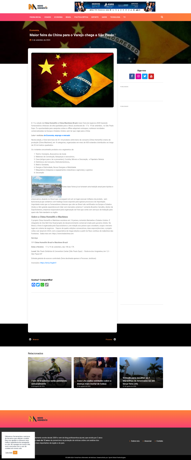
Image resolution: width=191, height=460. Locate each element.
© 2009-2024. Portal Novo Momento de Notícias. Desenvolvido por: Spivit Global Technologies (96, 451)
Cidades (47, 17)
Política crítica (81, 17)
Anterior (35, 333)
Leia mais (9, 453)
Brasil (68, 17)
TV (124, 17)
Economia (58, 17)
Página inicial (35, 17)
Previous (24, 368)
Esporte (94, 17)
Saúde (104, 17)
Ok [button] (15, 452)
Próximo (109, 333)
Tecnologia (115, 17)
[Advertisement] (141, 204)
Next (166, 368)
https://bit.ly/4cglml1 (48, 263)
